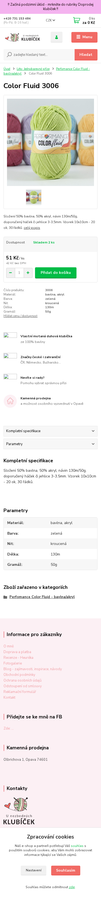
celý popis (32, 228)
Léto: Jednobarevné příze (33, 69)
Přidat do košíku (56, 272)
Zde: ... (9, 728)
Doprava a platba (17, 652)
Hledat (85, 54)
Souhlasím (65, 870)
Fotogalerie (13, 663)
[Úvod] (23, 37)
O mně (9, 646)
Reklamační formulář (20, 691)
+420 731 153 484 (17, 19)
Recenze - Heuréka (18, 657)
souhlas (77, 846)
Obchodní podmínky (19, 674)
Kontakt (9, 697)
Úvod (7, 69)
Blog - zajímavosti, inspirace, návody (33, 669)
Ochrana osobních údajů (22, 680)
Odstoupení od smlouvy (23, 686)
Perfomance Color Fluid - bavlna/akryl (42, 597)
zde (72, 887)
